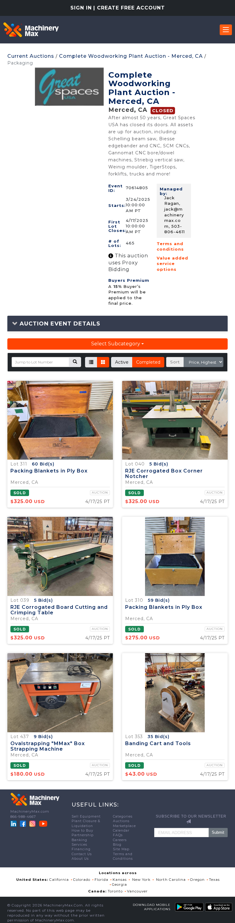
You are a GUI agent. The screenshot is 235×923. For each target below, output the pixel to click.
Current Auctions (30, 56)
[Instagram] (33, 823)
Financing (81, 849)
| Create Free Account (129, 8)
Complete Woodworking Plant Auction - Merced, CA (131, 56)
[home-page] (31, 29)
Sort (175, 361)
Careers (120, 840)
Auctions (121, 821)
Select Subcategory (116, 344)
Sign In (81, 8)
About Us (80, 859)
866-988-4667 (23, 817)
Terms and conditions (170, 246)
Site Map (121, 849)
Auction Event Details (59, 323)
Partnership (83, 835)
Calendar (121, 831)
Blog (117, 845)
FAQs (118, 835)
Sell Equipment (86, 816)
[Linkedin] (14, 823)
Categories (122, 816)
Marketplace (124, 826)
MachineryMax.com (29, 811)
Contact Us (82, 854)
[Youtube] (43, 823)
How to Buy (82, 831)
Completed (148, 362)
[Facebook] (23, 823)
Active (122, 362)
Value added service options (172, 264)
